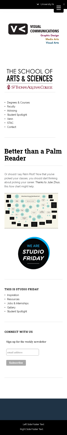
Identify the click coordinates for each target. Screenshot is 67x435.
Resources (13, 299)
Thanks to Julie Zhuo (47, 182)
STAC (10, 122)
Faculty (11, 106)
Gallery (11, 307)
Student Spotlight (17, 114)
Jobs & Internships (18, 303)
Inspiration (13, 295)
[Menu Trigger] (59, 8)
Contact (11, 127)
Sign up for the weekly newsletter (26, 341)
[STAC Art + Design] (33, 34)
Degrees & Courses (18, 102)
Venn (10, 118)
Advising (12, 110)
